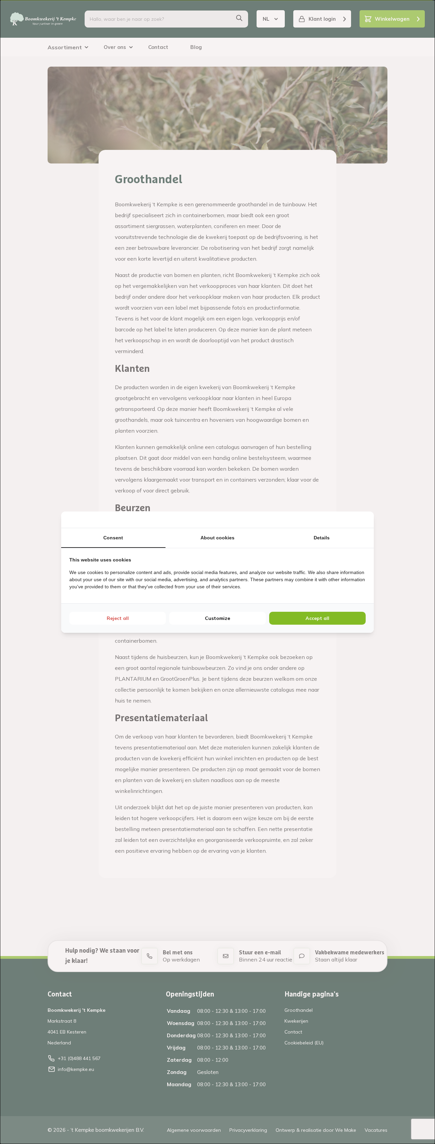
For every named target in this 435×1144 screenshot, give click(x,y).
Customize (217, 618)
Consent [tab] (113, 537)
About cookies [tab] (217, 537)
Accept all (317, 618)
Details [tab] (322, 537)
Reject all (118, 618)
